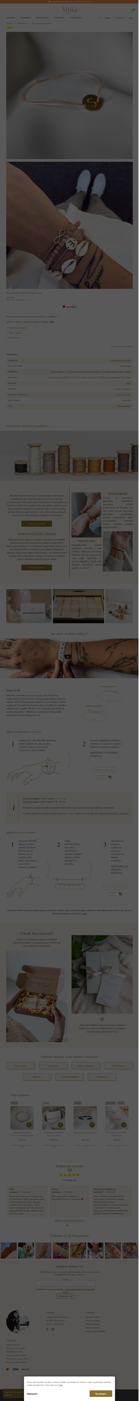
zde (61, 1384)
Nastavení (32, 1393)
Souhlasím (101, 1393)
